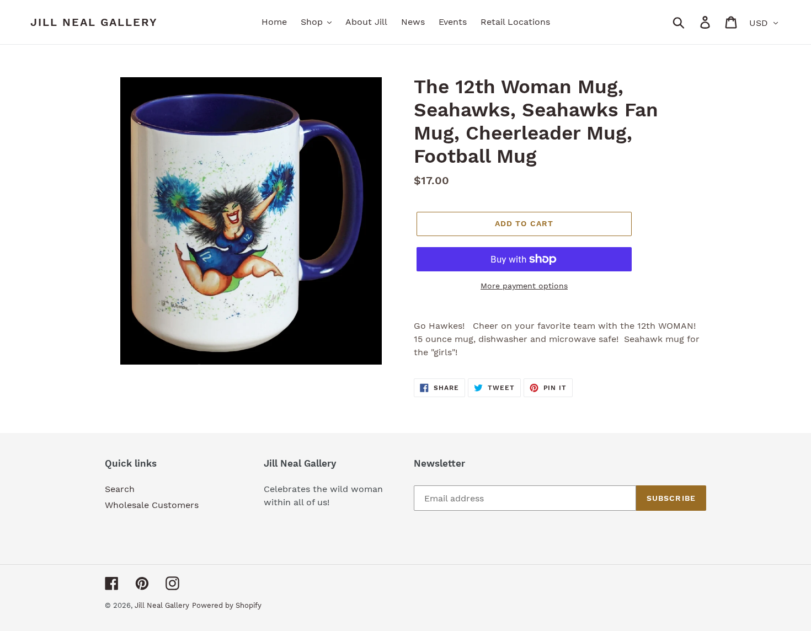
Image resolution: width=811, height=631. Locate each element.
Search (120, 489)
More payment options (524, 285)
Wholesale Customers (152, 505)
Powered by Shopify (227, 605)
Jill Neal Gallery (94, 22)
